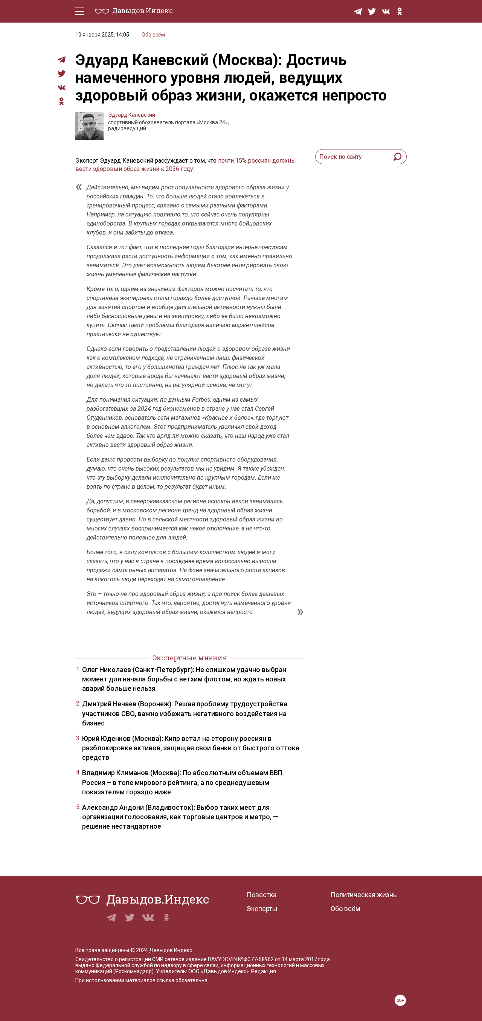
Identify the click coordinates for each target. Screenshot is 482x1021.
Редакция (263, 971)
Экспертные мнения (190, 657)
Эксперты (262, 909)
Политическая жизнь (364, 895)
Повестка (261, 895)
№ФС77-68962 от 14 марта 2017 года (284, 959)
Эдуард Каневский (131, 115)
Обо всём (153, 35)
